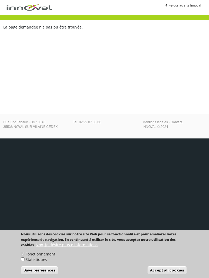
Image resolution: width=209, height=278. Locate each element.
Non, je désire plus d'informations (67, 244)
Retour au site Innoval (184, 5)
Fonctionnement (40, 254)
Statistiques (36, 259)
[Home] (29, 7)
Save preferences (39, 270)
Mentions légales (155, 121)
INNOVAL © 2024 (155, 126)
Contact (176, 121)
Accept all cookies (167, 270)
